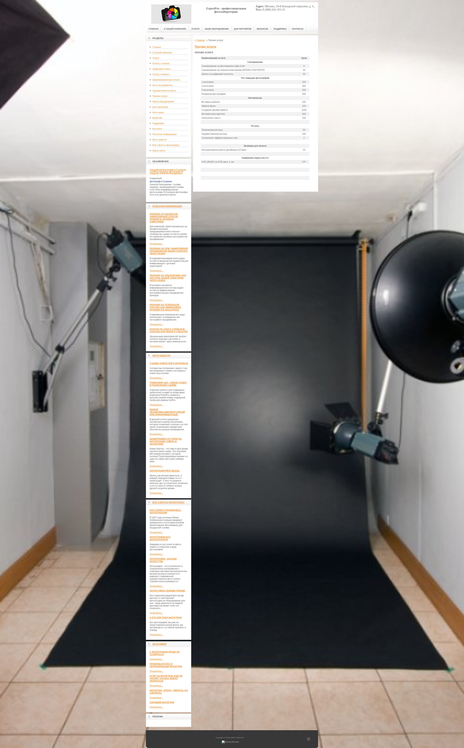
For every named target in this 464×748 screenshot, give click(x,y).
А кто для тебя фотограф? (166, 617)
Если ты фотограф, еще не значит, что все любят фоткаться (166, 678)
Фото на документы (162, 85)
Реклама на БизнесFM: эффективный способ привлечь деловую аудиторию (164, 218)
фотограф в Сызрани (161, 181)
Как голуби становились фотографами (165, 511)
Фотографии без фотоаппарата (160, 538)
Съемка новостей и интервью (169, 363)
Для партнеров (160, 107)
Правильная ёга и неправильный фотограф (166, 665)
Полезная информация (164, 134)
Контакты (157, 129)
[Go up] (308, 740)
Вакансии (157, 118)
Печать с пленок (160, 63)
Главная (156, 47)
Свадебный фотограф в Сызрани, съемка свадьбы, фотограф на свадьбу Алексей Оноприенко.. (168, 172)
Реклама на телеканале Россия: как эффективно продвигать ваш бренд (165, 307)
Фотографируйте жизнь (165, 471)
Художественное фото (164, 90)
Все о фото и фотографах (165, 145)
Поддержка (158, 123)
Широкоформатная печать (166, 80)
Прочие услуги (159, 96)
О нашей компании (162, 52)
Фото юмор (158, 112)
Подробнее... (156, 244)
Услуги (155, 58)
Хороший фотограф (162, 702)
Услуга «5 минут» (161, 74)
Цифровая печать (161, 69)
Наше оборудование (163, 101)
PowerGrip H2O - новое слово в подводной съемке (168, 384)
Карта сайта (158, 150)
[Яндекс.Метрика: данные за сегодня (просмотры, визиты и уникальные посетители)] (230, 742)
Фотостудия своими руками (167, 591)
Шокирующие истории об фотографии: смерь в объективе (166, 441)
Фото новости (159, 139)
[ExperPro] (171, 13)
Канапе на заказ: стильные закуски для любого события (169, 330)
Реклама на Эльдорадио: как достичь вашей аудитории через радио (168, 278)
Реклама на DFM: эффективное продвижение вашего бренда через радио (169, 251)
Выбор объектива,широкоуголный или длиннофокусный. (167, 412)
